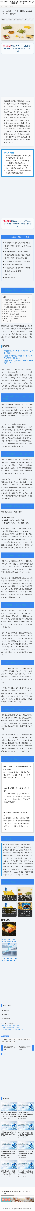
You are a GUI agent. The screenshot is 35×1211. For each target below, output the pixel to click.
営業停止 (20, 1039)
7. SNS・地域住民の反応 (13, 264)
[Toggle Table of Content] (28, 297)
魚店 (3, 1041)
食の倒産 (6, 1010)
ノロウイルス (12, 1039)
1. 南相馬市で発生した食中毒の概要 (17, 243)
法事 (14, 1041)
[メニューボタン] (1, 2)
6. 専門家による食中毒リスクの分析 (17, 261)
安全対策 (6, 1014)
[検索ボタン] (33, 2)
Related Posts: (10, 277)
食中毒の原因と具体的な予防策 (10, 1027)
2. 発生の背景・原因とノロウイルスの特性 (17, 302)
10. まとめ (8, 274)
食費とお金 (7, 1018)
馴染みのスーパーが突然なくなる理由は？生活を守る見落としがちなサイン (18, 48)
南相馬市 (8, 1041)
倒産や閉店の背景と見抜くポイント (11, 1025)
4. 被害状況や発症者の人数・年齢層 (17, 255)
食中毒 (5, 1039)
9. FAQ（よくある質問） (13, 271)
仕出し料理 (27, 1039)
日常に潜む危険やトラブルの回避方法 (12, 1029)
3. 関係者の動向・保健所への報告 (16, 252)
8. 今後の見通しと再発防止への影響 (17, 268)
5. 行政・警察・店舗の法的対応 (16, 258)
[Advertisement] (17, 73)
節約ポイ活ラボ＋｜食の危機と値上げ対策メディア (17, 2)
